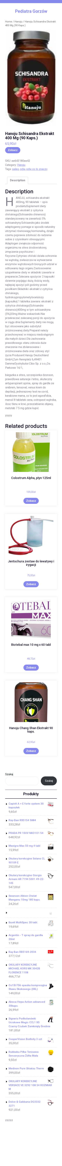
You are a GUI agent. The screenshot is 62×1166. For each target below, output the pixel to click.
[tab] (17, 180)
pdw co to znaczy (37, 169)
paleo (15, 169)
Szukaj (9, 774)
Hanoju (18, 21)
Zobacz (13, 150)
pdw (22, 169)
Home (8, 21)
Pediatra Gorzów (31, 11)
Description (17, 180)
